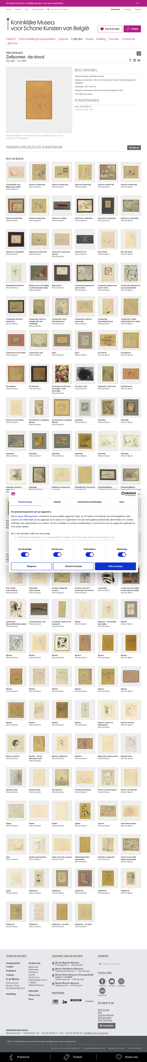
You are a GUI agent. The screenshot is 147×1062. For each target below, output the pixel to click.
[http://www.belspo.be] (55, 1002)
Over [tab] (121, 502)
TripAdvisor (102, 995)
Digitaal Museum (36, 985)
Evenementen (38, 9)
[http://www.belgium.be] (64, 1002)
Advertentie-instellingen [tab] (90, 502)
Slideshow (134, 148)
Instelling (101, 39)
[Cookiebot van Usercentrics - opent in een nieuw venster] (123, 494)
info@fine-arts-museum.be (96, 1033)
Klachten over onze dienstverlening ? (65, 1048)
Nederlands (115, 9)
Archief (32, 974)
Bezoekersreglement (15, 988)
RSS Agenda (104, 1010)
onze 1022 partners (28, 516)
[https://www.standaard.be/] (89, 1001)
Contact (18, 9)
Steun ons (34, 995)
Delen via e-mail (139, 60)
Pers (27, 9)
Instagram (121, 985)
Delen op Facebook (130, 60)
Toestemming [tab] (25, 502)
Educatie (114, 39)
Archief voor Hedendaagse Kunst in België (38, 980)
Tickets (134, 29)
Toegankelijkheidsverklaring (94, 1048)
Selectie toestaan (73, 566)
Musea (89, 39)
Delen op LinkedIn (134, 60)
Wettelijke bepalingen (116, 1048)
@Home (13, 43)
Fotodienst (33, 972)
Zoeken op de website (48, 9)
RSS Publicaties (105, 1020)
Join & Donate (112, 29)
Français (127, 9)
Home (8, 9)
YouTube (111, 985)
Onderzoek (128, 39)
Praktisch (11, 39)
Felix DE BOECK (84, 108)
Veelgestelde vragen (13, 964)
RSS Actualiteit (104, 1017)
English (138, 9)
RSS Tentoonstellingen (106, 1013)
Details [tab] (57, 502)
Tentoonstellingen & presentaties (37, 39)
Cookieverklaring (134, 1048)
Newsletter (108, 1026)
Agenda (63, 39)
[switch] (57, 554)
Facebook (102, 985)
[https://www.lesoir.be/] (76, 1000)
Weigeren (31, 566)
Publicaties (33, 969)
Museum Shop (12, 985)
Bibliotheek (33, 967)
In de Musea (12, 979)
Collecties (76, 39)
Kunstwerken (139, 53)
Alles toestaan (115, 566)
